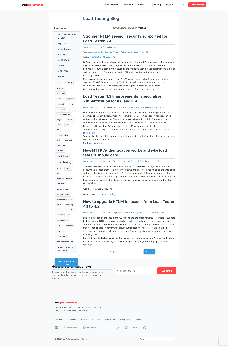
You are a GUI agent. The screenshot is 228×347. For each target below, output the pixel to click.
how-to (68, 125)
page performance (64, 178)
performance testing (64, 200)
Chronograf (61, 109)
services (60, 215)
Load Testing (163, 107)
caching (71, 99)
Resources (171, 4)
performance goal (63, 194)
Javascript (68, 140)
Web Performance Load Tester (65, 249)
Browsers (153, 107)
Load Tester (139, 52)
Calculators (63, 60)
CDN (71, 104)
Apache (60, 88)
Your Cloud (127, 4)
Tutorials (62, 54)
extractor (69, 120)
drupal (59, 120)
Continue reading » (144, 89)
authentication (94, 52)
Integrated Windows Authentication (118, 52)
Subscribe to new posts (66, 262)
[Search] (183, 5)
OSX (58, 173)
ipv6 (58, 140)
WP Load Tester (109, 57)
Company (59, 319)
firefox (59, 125)
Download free (197, 5)
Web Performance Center (67, 36)
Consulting (155, 4)
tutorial (69, 225)
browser (60, 99)
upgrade (138, 213)
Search (149, 252)
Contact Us (139, 319)
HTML (59, 130)
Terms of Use (109, 319)
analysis (68, 83)
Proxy (59, 205)
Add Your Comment (91, 47)
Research (62, 76)
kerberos (122, 161)
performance (62, 189)
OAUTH (68, 168)
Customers (71, 319)
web (33, 4)
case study (61, 104)
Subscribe (167, 270)
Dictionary (63, 71)
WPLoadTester (111, 4)
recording (69, 205)
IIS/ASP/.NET (96, 57)
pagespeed (60, 184)
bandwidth (61, 94)
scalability (69, 210)
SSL (69, 215)
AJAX (59, 83)
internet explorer (63, 135)
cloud (72, 109)
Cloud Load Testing (63, 114)
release (59, 210)
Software (83, 319)
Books (61, 65)
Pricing (141, 4)
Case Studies (64, 49)
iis (102, 52)
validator (60, 231)
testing (59, 226)
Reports (62, 43)
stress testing (62, 220)
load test (60, 150)
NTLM (147, 52)
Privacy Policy (125, 319)
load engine (61, 145)
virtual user (61, 236)
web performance (65, 241)
